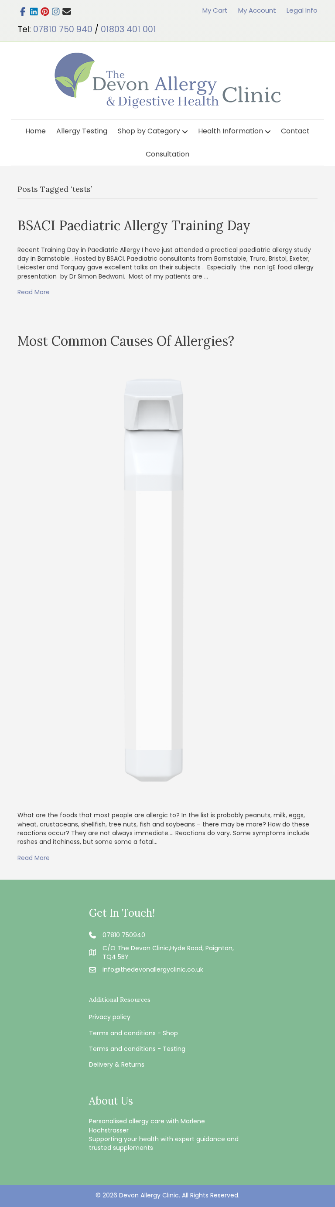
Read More (33, 292)
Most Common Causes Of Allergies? (125, 341)
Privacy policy (109, 1017)
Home (35, 131)
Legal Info (302, 10)
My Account (257, 10)
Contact (295, 131)
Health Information (230, 131)
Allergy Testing (81, 131)
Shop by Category (149, 131)
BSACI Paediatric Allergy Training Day (133, 225)
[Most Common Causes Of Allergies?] (151, 580)
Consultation (167, 154)
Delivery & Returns (116, 1064)
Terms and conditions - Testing (137, 1048)
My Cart (215, 10)
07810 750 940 (62, 29)
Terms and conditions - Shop (133, 1033)
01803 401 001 (128, 29)
